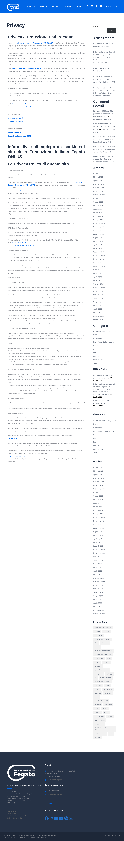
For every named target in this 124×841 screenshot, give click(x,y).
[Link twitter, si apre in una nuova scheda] (116, 835)
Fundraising (97, 338)
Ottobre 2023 (98, 263)
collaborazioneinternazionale (103, 650)
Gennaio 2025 (98, 220)
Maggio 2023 (98, 273)
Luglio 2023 (97, 270)
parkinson (98, 704)
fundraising (98, 685)
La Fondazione (30, 6)
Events (95, 335)
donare (97, 662)
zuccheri (97, 737)
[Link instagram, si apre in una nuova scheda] (109, 835)
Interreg (96, 345)
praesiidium (108, 704)
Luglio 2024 (97, 238)
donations (106, 662)
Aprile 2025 (97, 209)
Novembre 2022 (99, 291)
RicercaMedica (99, 716)
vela (104, 733)
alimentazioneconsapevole (103, 627)
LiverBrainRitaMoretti (101, 701)
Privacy (96, 356)
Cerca (95, 26)
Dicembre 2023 (99, 255)
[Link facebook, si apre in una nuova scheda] (105, 835)
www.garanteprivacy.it (15, 118)
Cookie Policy (11, 813)
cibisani (97, 647)
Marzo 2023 (97, 280)
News (52, 6)
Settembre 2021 (99, 320)
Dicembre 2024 (99, 223)
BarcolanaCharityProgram (102, 639)
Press (95, 353)
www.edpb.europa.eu (15, 121)
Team (95, 363)
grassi (107, 685)
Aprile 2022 (97, 309)
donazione (98, 666)
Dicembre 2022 (99, 288)
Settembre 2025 (99, 195)
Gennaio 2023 (98, 284)
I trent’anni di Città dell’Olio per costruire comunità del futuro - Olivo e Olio (103, 114)
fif (95, 677)
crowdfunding (99, 658)
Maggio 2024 (98, 241)
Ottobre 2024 (98, 230)
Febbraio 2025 (98, 216)
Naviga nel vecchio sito (14, 818)
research (97, 712)
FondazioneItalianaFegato (102, 681)
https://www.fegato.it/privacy (17, 456)
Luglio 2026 (97, 173)
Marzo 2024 (97, 248)
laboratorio (108, 693)
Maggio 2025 (98, 205)
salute (103, 720)
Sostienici (68, 6)
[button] (116, 6)
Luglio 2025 (97, 198)
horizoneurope (108, 689)
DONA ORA (51, 804)
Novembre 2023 (99, 259)
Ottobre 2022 (98, 295)
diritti (109, 658)
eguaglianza (98, 674)
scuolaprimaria (99, 724)
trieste (97, 733)
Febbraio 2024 (98, 252)
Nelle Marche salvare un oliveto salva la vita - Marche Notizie (104, 126)
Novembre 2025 (99, 191)
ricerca (106, 712)
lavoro (97, 697)
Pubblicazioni (98, 360)
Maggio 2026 (98, 177)
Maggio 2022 (98, 305)
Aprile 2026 (97, 181)
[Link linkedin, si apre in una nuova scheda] (112, 835)
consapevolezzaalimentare (103, 654)
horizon (97, 689)
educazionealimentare (101, 670)
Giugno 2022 (98, 302)
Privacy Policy (11, 811)
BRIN (96, 643)
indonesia (98, 693)
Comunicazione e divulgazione (104, 331)
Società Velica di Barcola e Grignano (103, 729)
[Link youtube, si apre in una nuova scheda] (119, 835)
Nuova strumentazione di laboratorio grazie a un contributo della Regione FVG (104, 79)
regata (97, 708)
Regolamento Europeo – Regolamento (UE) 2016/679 (33, 43)
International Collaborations (103, 342)
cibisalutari (105, 643)
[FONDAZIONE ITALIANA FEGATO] (13, 6)
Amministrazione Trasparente (17, 816)
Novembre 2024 (99, 227)
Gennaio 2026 (98, 184)
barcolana (106, 631)
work (110, 733)
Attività (42, 6)
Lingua (107, 6)
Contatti (78, 6)
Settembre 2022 (99, 298)
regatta (105, 708)
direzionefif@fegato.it (14, 438)
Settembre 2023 (99, 266)
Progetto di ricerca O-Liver (103, 119)
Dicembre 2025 (99, 188)
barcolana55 (98, 635)
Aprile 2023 (97, 277)
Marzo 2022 (97, 312)
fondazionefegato (105, 677)
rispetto (110, 716)
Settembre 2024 (99, 234)
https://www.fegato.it (14, 191)
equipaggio (109, 674)
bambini (97, 631)
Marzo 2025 (97, 213)
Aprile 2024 (97, 245)
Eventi (58, 6)
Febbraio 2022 (98, 316)
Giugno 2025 (98, 202)
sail (96, 720)
